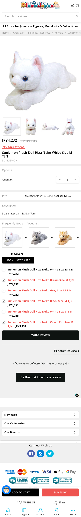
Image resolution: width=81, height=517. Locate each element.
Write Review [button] (40, 335)
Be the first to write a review (40, 377)
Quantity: (7, 179)
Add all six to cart (18, 260)
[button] (77, 15)
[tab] (66, 351)
